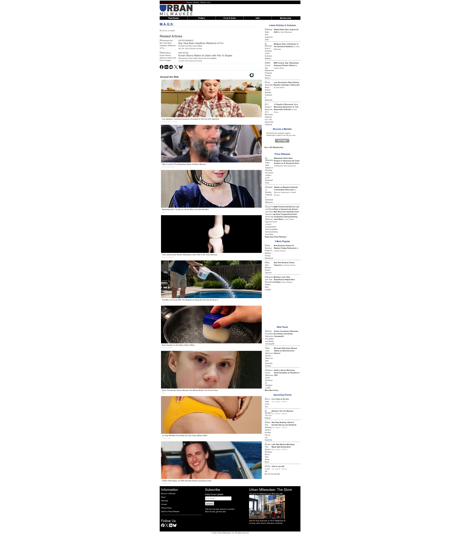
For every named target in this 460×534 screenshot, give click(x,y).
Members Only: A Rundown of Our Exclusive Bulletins (286, 45)
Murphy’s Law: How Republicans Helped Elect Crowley (284, 279)
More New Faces (271, 390)
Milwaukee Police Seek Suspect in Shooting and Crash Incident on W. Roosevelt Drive (287, 160)
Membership (285, 18)
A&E (258, 18)
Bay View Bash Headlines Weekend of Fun (201, 43)
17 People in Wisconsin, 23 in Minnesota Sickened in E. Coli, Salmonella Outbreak (286, 107)
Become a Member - (194, 2)
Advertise (164, 500)
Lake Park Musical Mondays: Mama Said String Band (283, 445)
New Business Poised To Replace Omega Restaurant (285, 246)
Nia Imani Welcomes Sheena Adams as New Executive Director (285, 350)
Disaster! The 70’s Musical (282, 411)
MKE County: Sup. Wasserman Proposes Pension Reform (286, 64)
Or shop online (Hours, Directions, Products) (266, 523)
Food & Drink (230, 18)
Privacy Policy (166, 508)
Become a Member (282, 129)
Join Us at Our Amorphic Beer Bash (173, 2)
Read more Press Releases (276, 237)
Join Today (282, 140)
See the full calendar (272, 474)
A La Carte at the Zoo (280, 399)
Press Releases (282, 154)
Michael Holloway (196, 48)
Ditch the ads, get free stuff (215, 511)
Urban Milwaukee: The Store (270, 489)
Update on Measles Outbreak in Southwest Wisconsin (286, 188)
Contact (164, 504)
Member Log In (206, 2)
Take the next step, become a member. (220, 509)
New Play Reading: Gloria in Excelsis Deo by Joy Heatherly (284, 423)
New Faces (282, 326)
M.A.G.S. (167, 24)
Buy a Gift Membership (273, 147)
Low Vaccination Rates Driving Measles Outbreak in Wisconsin (287, 83)
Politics (201, 18)
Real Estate (173, 18)
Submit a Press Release (170, 511)
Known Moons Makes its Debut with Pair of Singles (205, 55)
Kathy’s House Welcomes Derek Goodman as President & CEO (286, 372)
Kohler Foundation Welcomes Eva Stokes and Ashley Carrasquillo (286, 333)
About (163, 497)
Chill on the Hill (278, 466)
